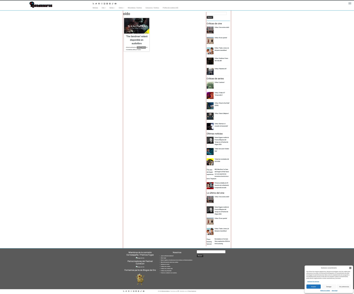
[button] (350, 268)
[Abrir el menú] (349, 3)
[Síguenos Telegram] (110, 4)
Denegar (328, 287)
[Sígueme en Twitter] (96, 4)
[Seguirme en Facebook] (99, 4)
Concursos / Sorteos (152, 8)
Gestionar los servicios (313, 281)
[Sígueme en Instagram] (102, 4)
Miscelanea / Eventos (135, 8)
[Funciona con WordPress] (178, 291)
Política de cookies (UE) (170, 8)
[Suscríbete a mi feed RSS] (94, 4)
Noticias (95, 8)
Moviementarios (166, 291)
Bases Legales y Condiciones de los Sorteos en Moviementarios (176, 260)
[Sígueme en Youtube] (116, 4)
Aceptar (313, 287)
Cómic (121, 8)
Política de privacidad (166, 270)
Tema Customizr (192, 291)
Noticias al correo (165, 264)
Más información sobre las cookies (169, 262)
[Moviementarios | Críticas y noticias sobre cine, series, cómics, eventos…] (41, 4)
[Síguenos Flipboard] (105, 4)
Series (112, 8)
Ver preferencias (344, 287)
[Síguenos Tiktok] (113, 4)
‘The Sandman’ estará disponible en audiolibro (137, 40)
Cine (103, 8)
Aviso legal (334, 290)
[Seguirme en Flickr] (107, 4)
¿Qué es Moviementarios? (167, 255)
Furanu (139, 49)
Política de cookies (325, 290)
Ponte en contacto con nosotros (169, 272)
